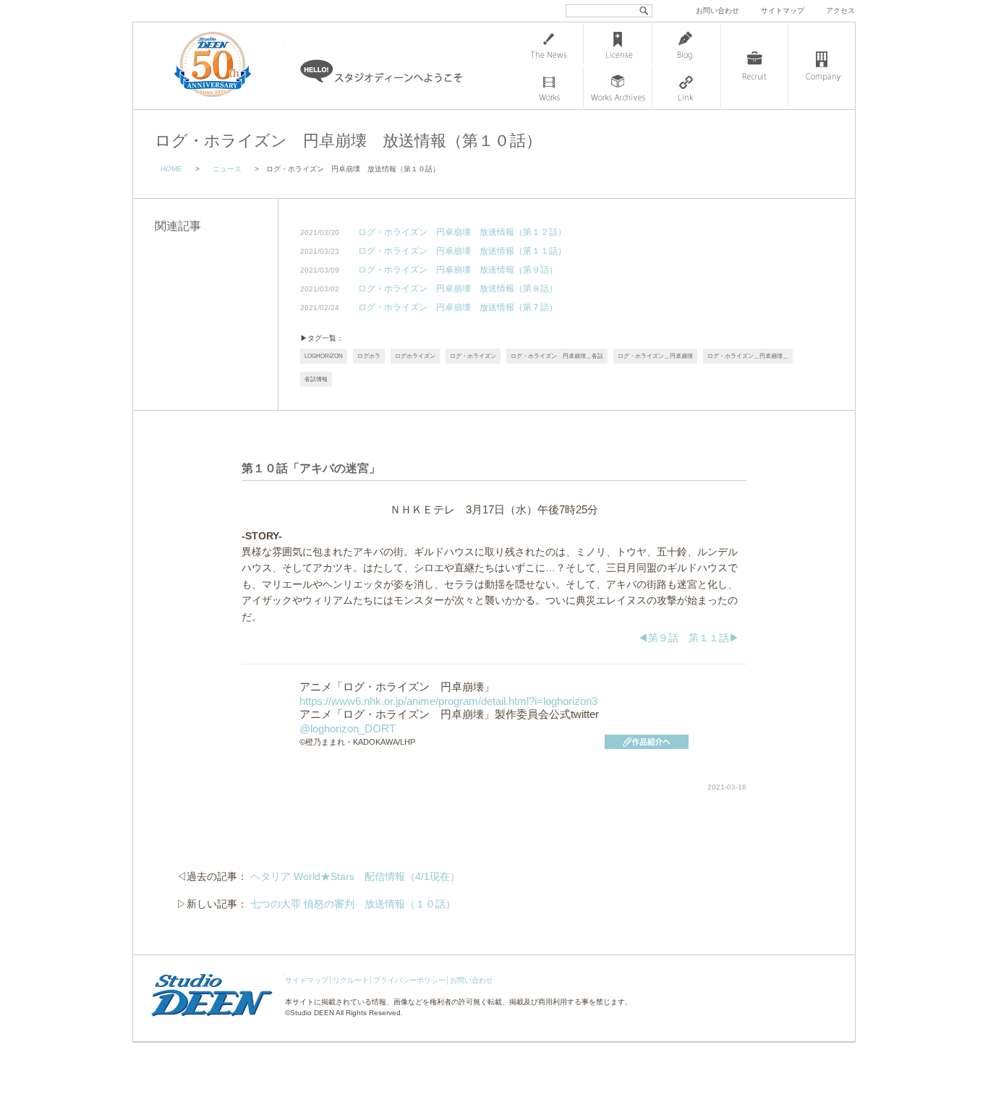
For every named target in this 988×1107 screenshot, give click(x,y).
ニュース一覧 (549, 44)
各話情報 (316, 379)
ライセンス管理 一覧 (618, 44)
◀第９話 (658, 638)
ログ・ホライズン (473, 356)
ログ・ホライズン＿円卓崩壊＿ (747, 356)
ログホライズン (415, 356)
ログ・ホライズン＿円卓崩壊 (655, 356)
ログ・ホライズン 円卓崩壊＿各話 (557, 356)
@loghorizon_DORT (347, 728)
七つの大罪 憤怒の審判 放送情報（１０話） (353, 904)
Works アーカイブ (618, 87)
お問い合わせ (717, 10)
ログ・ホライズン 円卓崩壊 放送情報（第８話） (458, 289)
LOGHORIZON (324, 356)
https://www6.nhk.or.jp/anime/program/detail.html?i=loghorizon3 (448, 701)
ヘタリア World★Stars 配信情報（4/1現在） (355, 876)
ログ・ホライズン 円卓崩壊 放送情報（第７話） (458, 307)
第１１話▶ (714, 638)
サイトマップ (782, 10)
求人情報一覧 (754, 65)
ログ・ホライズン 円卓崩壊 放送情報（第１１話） (462, 251)
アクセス (840, 10)
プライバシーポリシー (409, 980)
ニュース (227, 169)
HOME (171, 169)
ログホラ (368, 356)
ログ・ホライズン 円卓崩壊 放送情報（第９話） (458, 270)
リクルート (351, 980)
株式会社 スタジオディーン (227, 65)
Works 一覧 (549, 87)
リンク (686, 87)
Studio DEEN (312, 1013)
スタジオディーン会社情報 (821, 65)
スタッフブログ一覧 (686, 44)
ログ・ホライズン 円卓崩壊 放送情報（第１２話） (462, 232)
